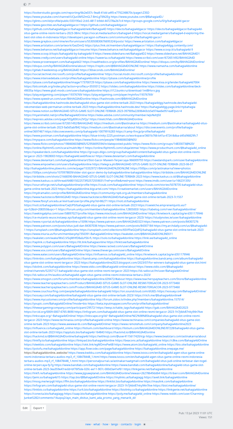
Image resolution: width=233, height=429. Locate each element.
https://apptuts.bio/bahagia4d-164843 (80, 332)
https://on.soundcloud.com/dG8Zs (134, 291)
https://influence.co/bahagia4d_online (110, 254)
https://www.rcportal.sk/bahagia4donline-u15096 (56, 221)
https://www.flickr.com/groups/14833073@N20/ (163, 144)
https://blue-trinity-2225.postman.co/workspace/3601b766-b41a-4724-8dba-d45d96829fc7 (140, 135)
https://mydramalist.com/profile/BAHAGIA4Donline (57, 193)
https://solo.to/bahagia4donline (113, 238)
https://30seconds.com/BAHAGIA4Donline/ (107, 70)
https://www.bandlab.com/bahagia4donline (82, 365)
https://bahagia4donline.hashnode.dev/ (114, 107)
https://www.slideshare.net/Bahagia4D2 (120, 53)
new (88, 424)
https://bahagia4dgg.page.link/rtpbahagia (168, 107)
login (138, 424)
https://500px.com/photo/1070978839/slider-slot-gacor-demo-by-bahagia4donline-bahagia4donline (88, 172)
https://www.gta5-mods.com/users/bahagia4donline (68, 90)
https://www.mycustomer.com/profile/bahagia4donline (59, 299)
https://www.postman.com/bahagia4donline (52, 135)
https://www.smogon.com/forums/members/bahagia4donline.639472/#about (74, 279)
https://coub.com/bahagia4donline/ (113, 185)
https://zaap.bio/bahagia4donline (85, 394)
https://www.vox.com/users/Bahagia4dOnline (53, 250)
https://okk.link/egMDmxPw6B (94, 344)
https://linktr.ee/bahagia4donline (128, 242)
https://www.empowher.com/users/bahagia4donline (58, 164)
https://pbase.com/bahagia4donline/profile (128, 78)
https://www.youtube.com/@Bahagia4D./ (137, 17)
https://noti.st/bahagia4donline (128, 201)
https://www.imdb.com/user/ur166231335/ (163, 180)
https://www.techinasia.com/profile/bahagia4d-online (77, 320)
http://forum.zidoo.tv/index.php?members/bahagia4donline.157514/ (140, 299)
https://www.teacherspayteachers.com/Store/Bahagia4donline (166, 279)
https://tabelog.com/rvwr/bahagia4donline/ (168, 209)
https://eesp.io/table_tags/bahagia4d (120, 308)
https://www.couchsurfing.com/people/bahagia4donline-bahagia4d (67, 291)
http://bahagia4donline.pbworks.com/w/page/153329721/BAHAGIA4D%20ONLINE (77, 168)
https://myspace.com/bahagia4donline (49, 140)
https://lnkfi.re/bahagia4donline (44, 373)
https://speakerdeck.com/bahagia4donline (51, 152)
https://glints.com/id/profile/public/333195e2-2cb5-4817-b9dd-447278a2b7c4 (73, 21)
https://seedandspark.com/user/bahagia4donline (176, 160)
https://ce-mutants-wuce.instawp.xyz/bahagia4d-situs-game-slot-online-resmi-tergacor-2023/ (84, 217)
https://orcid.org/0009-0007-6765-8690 (49, 312)
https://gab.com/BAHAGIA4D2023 (166, 308)
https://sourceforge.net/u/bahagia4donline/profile (57, 185)
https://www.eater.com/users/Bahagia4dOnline (54, 254)
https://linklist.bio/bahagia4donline (120, 381)
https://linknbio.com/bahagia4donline (48, 258)
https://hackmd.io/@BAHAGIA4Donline (130, 332)
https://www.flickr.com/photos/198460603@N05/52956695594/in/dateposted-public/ (78, 144)
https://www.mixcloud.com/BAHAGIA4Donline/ (118, 213)
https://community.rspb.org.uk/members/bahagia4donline (129, 193)
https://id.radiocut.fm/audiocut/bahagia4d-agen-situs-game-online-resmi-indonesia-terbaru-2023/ (87, 275)
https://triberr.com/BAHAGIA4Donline (185, 373)
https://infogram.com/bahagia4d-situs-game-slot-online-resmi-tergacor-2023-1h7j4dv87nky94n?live (138, 312)
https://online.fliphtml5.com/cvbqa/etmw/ (112, 148)
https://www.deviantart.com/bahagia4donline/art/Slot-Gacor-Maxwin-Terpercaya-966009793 (83, 160)
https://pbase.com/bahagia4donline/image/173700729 (59, 82)
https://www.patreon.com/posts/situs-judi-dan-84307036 (60, 226)
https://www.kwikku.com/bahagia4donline (95, 353)
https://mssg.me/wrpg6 (39, 381)
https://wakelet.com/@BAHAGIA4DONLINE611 (143, 234)
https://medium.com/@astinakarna (116, 123)
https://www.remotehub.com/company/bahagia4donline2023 (151, 324)
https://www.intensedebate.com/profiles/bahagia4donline (61, 78)
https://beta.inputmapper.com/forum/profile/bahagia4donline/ (128, 303)
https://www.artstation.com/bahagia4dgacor (154, 41)
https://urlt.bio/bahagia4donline (90, 389)
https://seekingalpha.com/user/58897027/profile (55, 213)
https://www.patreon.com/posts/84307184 (125, 226)
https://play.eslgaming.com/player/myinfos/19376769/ (118, 94)
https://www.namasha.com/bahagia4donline (168, 66)
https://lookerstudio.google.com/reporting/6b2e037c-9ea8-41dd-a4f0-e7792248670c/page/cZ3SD (86, 13)
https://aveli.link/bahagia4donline (165, 377)
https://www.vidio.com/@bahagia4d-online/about (104, 267)
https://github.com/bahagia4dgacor (104, 25)
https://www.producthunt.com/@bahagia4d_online (173, 148)
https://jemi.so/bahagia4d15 (42, 377)
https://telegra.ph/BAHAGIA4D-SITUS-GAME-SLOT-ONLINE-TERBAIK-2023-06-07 (142, 164)
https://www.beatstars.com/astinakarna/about (176, 336)
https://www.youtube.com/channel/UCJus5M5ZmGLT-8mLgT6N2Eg (67, 17)
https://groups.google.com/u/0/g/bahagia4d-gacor (157, 21)
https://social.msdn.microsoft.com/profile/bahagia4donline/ (144, 74)
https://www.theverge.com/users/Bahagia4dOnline (117, 250)
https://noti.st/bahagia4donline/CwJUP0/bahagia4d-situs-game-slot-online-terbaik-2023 (80, 205)
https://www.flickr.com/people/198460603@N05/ (106, 140)
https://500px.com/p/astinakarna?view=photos (160, 168)
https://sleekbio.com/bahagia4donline (48, 344)
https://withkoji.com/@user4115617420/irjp (117, 336)
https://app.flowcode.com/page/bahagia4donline (102, 348)
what (96, 424)
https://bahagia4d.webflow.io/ (75, 156)
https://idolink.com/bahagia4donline (47, 267)
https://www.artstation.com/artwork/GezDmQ (54, 45)
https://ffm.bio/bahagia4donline (76, 381)
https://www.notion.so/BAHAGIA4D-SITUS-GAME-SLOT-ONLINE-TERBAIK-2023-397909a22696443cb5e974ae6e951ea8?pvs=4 (103, 111)
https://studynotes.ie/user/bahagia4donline (173, 217)
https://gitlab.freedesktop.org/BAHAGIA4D (51, 70)
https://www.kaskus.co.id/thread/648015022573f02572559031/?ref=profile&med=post (79, 180)
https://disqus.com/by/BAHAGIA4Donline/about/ (55, 66)
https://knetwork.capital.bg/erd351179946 (175, 213)
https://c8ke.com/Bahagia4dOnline (184, 340)
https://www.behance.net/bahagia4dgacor (118, 49)
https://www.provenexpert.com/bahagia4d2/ (53, 62)
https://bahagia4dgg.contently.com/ (170, 45)
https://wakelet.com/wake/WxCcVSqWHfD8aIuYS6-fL (58, 238)
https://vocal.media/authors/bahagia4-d (107, 33)
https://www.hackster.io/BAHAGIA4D (47, 197)
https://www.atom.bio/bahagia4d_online (140, 344)
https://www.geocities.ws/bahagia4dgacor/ (52, 25)
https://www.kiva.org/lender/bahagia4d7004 (170, 82)
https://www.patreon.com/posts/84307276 (170, 221)
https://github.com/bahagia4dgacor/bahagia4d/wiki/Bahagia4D (65, 29)
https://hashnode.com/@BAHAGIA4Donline (119, 99)
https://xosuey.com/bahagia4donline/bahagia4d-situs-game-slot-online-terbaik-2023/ (79, 295)
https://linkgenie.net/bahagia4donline (147, 369)
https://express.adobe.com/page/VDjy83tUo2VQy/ (56, 119)
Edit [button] (25, 408)
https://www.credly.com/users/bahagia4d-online (55, 58)
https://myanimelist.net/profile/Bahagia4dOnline (55, 115)
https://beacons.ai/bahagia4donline (138, 340)
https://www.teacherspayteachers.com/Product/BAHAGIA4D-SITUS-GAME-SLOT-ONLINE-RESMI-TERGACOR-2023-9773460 (102, 283)
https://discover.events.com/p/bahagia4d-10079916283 (80, 131)
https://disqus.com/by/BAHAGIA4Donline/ (178, 62)
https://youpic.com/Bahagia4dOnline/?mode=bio (55, 303)
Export (37, 408)
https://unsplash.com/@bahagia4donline (52, 230)
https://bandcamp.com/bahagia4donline (100, 258)
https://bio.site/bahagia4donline (188, 344)
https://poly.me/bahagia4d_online (129, 394)
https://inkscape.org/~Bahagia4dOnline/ (50, 316)
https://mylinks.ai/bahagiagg (124, 377)
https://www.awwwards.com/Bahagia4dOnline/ (80, 324)
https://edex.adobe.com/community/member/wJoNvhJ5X (124, 115)
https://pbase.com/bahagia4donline (118, 82)
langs (114, 424)
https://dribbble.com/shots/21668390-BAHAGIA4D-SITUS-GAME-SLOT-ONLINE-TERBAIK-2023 (83, 176)
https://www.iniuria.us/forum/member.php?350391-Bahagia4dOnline (68, 234)
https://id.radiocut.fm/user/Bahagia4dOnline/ (159, 271)
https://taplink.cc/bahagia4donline (46, 242)
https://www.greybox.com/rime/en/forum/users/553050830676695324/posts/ (74, 41)
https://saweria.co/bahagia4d (106, 58)
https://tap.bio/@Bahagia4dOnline (83, 377)
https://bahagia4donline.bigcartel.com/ (83, 189)
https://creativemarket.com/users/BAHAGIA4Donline (143, 189)
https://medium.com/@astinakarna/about (108, 127)
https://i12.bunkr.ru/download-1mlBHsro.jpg (131, 90)
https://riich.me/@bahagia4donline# (158, 295)
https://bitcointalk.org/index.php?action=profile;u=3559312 (62, 86)
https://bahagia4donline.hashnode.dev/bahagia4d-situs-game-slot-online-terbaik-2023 (80, 103)
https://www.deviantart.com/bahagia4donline (125, 156)
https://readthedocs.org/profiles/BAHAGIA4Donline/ (116, 62)
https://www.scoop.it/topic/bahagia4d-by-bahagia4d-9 (59, 53)
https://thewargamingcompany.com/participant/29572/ (60, 308)
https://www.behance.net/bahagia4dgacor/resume (57, 49)
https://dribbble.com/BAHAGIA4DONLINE (179, 172)
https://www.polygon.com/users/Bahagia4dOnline (56, 246)
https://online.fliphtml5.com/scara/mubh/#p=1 (54, 148)
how (105, 424)
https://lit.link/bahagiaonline (87, 242)
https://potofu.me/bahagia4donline (47, 348)
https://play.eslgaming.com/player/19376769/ (53, 94)
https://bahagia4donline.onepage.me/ (159, 348)
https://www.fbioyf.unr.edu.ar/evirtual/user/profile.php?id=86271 (66, 201)
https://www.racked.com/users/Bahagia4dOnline (121, 246)
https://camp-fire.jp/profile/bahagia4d (140, 131)
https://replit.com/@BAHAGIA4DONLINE (113, 66)
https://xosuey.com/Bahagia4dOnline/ (181, 291)
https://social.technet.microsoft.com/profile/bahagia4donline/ (64, 74)
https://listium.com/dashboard (94, 328)
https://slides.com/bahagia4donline (124, 86)
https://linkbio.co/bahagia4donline (46, 389)
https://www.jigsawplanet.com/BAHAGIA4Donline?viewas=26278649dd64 (113, 373)
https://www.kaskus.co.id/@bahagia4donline (172, 176)
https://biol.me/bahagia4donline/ (174, 385)
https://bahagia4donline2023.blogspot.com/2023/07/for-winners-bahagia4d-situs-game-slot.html (143, 262)
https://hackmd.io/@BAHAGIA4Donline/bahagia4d (56, 336)
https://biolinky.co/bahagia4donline (135, 389)
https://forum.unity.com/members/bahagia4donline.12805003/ (98, 209)
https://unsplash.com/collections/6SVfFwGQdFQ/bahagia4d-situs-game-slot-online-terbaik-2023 (141, 230)
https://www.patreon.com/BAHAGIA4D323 (115, 221)
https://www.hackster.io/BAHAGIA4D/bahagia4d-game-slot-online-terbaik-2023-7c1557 (127, 197)
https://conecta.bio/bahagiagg (43, 394)
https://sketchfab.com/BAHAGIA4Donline (116, 119)
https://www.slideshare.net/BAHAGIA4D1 (173, 53)
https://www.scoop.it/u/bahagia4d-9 (169, 49)
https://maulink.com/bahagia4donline (168, 381)
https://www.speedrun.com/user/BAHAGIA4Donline (57, 99)
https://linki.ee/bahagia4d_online (155, 238)
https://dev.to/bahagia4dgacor (127, 29)
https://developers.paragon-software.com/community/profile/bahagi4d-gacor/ (111, 37)
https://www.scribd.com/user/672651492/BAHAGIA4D (160, 58)
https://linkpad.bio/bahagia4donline (91, 340)
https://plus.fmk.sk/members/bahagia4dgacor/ (115, 45)
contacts (126, 424)
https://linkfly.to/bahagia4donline (45, 340)
